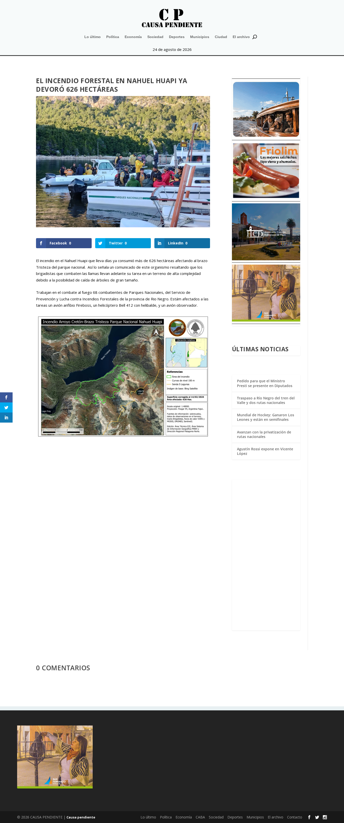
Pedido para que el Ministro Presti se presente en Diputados (264, 383)
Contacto (294, 817)
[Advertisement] (266, 554)
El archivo (241, 37)
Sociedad (155, 37)
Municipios (199, 37)
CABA (200, 817)
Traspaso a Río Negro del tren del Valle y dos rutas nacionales (266, 400)
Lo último (92, 37)
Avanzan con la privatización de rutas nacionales (264, 434)
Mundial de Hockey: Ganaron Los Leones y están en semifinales (265, 417)
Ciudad (221, 37)
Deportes (177, 37)
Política (112, 37)
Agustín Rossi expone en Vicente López (265, 451)
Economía (133, 37)
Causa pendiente (80, 817)
